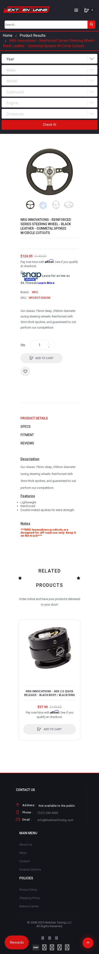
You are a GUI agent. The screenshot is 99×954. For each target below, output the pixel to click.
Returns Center (29, 906)
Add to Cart (44, 358)
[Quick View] (24, 643)
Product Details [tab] (34, 418)
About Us (25, 844)
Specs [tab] (25, 426)
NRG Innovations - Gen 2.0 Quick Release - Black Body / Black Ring (49, 693)
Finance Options (30, 869)
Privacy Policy (28, 889)
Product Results (33, 35)
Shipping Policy (29, 898)
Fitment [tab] (27, 435)
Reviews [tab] (27, 443)
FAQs (22, 853)
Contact (24, 861)
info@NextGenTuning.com (56, 820)
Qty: (23, 345)
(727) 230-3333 (48, 813)
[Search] (91, 25)
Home (7, 35)
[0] (86, 10)
